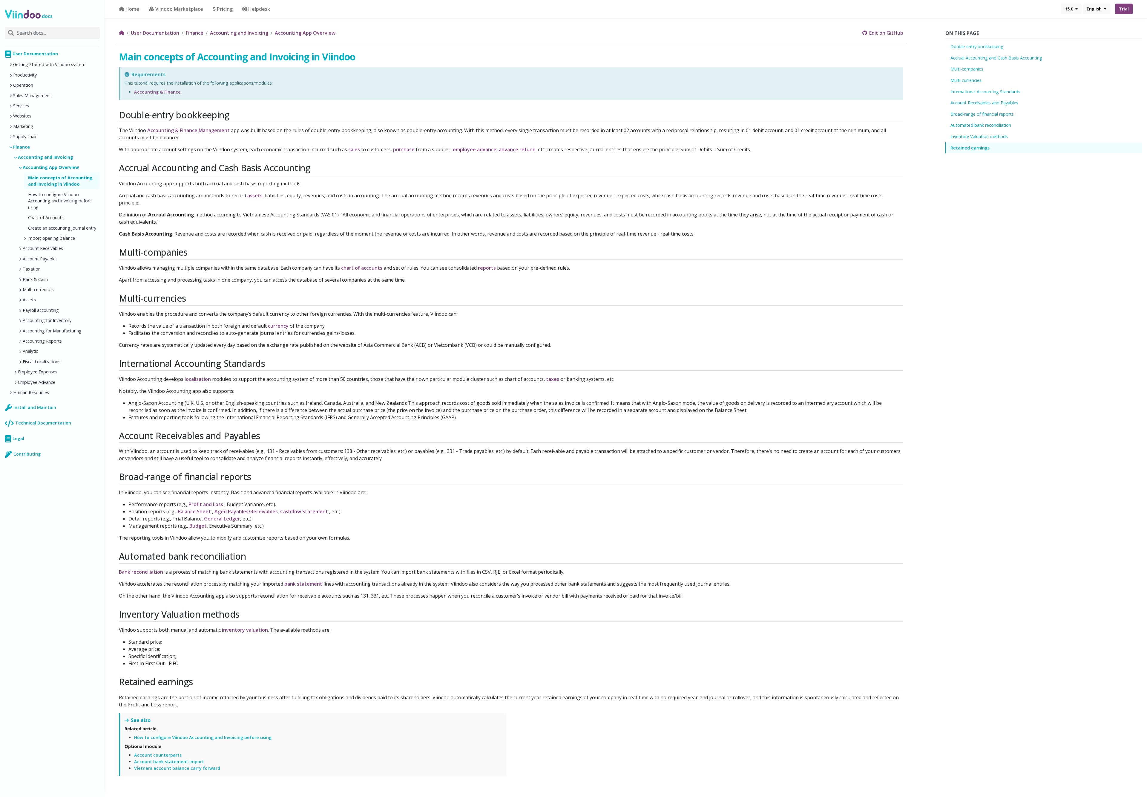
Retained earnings (970, 148)
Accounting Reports (42, 341)
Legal (18, 438)
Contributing (27, 454)
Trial (1124, 9)
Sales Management (32, 95)
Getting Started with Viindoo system (49, 64)
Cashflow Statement (304, 511)
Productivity (25, 75)
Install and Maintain (34, 407)
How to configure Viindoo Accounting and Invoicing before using (60, 201)
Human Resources (31, 392)
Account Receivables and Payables (984, 103)
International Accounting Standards (985, 91)
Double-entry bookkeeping (976, 46)
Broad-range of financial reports (982, 114)
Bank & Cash (35, 279)
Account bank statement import (169, 761)
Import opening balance (51, 238)
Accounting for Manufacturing (52, 331)
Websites (22, 116)
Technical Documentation (43, 423)
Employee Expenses (37, 372)
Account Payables (40, 259)
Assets (29, 300)
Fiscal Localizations (41, 361)
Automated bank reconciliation (980, 125)
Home (132, 9)
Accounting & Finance (157, 92)
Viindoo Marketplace (179, 9)
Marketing (23, 126)
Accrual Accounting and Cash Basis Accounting (996, 58)
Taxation (32, 269)
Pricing (225, 9)
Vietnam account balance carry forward (177, 768)
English (1095, 9)
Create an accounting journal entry (62, 228)
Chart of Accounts (46, 217)
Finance (21, 147)
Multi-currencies (38, 289)
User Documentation (35, 54)
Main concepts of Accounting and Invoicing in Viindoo (60, 181)
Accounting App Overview (51, 167)
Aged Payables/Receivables (246, 511)
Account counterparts (158, 755)
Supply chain (25, 136)
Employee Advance (36, 382)
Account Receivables (43, 248)
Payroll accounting (41, 310)
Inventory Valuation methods (979, 136)
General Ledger (222, 518)
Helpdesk (259, 9)
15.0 (1069, 9)
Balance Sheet (194, 511)
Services (21, 106)
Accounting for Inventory (47, 320)
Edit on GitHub (885, 33)
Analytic (30, 351)
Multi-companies (966, 69)
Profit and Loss (205, 504)
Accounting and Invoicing (45, 157)
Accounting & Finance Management (188, 130)
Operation (23, 85)
